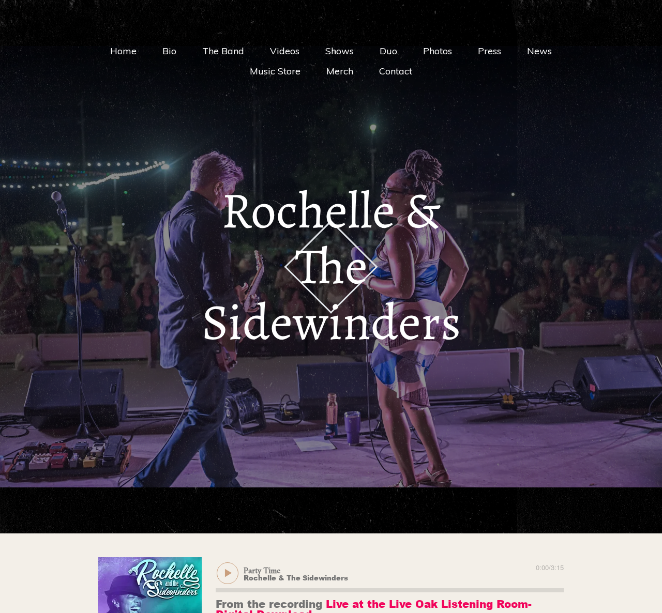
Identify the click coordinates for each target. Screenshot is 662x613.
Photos (437, 51)
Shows (339, 51)
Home (123, 51)
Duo (388, 51)
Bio (169, 51)
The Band (223, 51)
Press (489, 51)
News (539, 51)
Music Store (275, 71)
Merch (339, 71)
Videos (284, 51)
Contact (395, 71)
